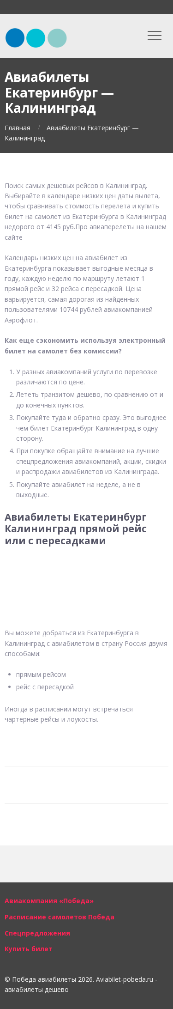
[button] (86, 569)
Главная (17, 127)
